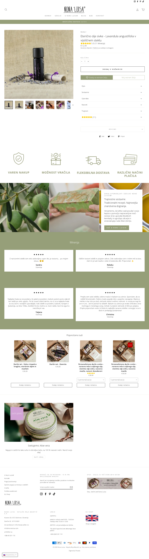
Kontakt (100, 16)
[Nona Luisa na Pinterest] (50, 494)
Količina (85, 58)
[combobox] (91, 380)
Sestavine (85, 92)
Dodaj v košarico (25, 385)
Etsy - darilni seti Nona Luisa (96, 492)
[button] (10, 555)
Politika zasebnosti (10, 491)
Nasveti (84, 105)
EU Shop (7, 494)
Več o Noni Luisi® (117, 228)
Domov (48, 16)
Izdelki (58, 16)
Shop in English (91, 524)
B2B (91, 16)
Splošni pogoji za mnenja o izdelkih (16, 485)
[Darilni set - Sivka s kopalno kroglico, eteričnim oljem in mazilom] (25, 351)
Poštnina (96, 48)
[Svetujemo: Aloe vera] (38, 422)
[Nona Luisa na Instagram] (41, 494)
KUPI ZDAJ (39, 457)
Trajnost (85, 111)
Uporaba (85, 98)
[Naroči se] (71, 487)
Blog (83, 16)
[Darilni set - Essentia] (58, 351)
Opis (83, 86)
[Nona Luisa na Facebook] (45, 494)
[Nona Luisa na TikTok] (54, 494)
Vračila (6, 488)
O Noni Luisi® (71, 16)
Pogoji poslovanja (10, 481)
